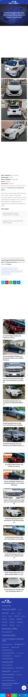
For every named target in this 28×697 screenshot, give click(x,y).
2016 (20, 622)
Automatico (14, 268)
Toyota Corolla (16, 671)
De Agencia (19, 644)
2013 (19, 619)
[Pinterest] (7, 282)
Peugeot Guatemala (6, 273)
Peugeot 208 (19, 271)
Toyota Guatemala (8, 674)
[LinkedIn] (14, 282)
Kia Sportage (17, 655)
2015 (12, 622)
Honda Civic (15, 647)
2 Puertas (6, 606)
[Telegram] (18, 282)
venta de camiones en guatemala (8, 680)
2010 (23, 616)
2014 (3, 268)
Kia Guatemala (6, 656)
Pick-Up (19, 668)
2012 (11, 619)
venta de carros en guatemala (15, 187)
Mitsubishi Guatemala (7, 665)
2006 (19, 613)
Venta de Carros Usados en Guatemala (10, 684)
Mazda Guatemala (7, 658)
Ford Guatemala (5, 647)
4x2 (20, 609)
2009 (16, 616)
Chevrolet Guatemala (7, 644)
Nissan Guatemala (8, 668)
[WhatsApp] (10, 282)
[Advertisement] (14, 42)
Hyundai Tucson (20, 653)
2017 (4, 625)
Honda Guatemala (7, 650)
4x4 (5, 613)
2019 (18, 625)
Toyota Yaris (19, 674)
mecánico (7, 662)
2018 (11, 625)
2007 (4, 616)
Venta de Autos (7, 677)
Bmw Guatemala (7, 632)
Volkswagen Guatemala (6, 688)
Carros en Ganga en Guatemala (8, 271)
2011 (4, 619)
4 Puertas (8, 268)
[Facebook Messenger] (3, 282)
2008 (10, 616)
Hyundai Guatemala (8, 653)
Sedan (6, 671)
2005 (13, 613)
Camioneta (8, 635)
